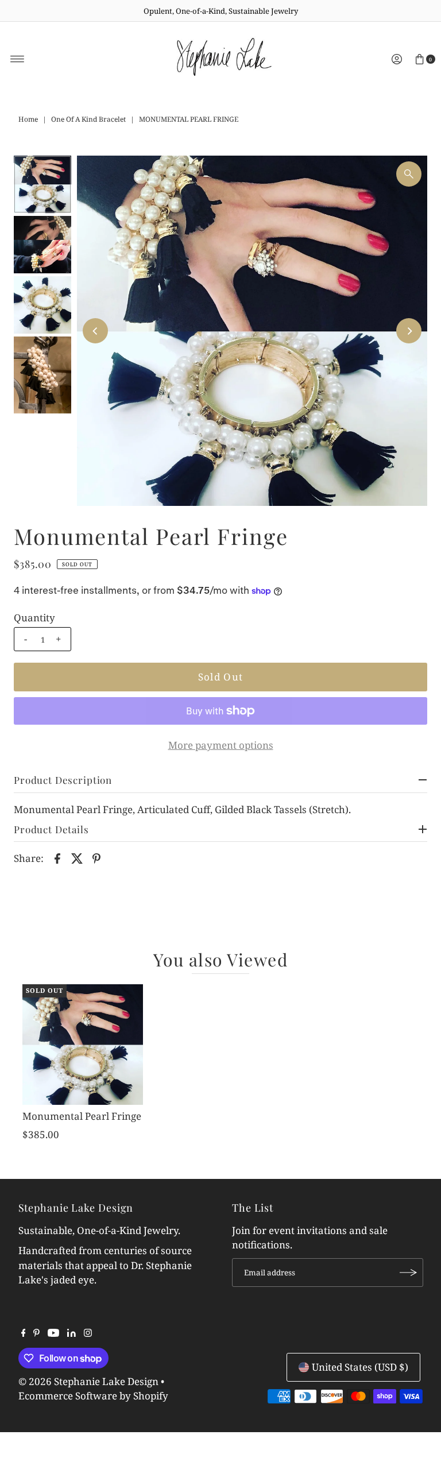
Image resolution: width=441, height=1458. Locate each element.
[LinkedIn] (71, 1333)
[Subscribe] (408, 1272)
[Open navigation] (17, 59)
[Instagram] (88, 1333)
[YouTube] (53, 1333)
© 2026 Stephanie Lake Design (88, 1381)
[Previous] (95, 330)
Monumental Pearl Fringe (81, 1116)
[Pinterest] (36, 1333)
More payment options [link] (220, 745)
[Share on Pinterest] (96, 857)
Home (28, 119)
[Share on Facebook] (57, 857)
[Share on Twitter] (77, 857)
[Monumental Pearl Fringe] (82, 1044)
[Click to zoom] (408, 174)
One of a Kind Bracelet (88, 119)
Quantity (34, 618)
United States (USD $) (360, 1367)
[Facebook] (23, 1333)
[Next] (408, 330)
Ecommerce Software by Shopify (93, 1395)
